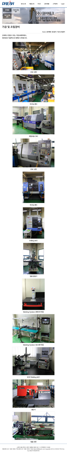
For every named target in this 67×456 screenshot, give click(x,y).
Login (62, 4)
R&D (39, 4)
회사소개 (23, 4)
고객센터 (55, 4)
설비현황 (46, 4)
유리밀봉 (7, 10)
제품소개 (31, 4)
